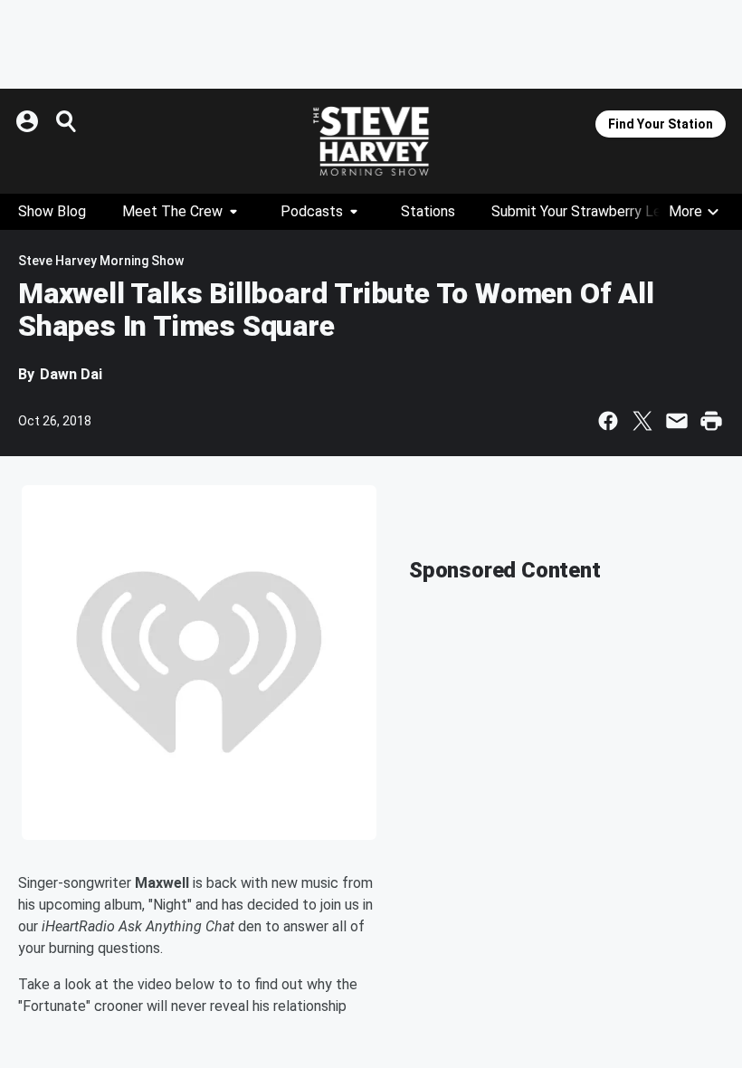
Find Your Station (660, 124)
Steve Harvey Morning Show (101, 260)
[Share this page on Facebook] (608, 421)
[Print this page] (711, 421)
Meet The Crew (172, 211)
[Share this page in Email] (677, 421)
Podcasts (312, 211)
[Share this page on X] (642, 421)
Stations (428, 211)
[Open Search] (67, 121)
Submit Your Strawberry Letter (589, 211)
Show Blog (52, 211)
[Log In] (29, 121)
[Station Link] (371, 141)
